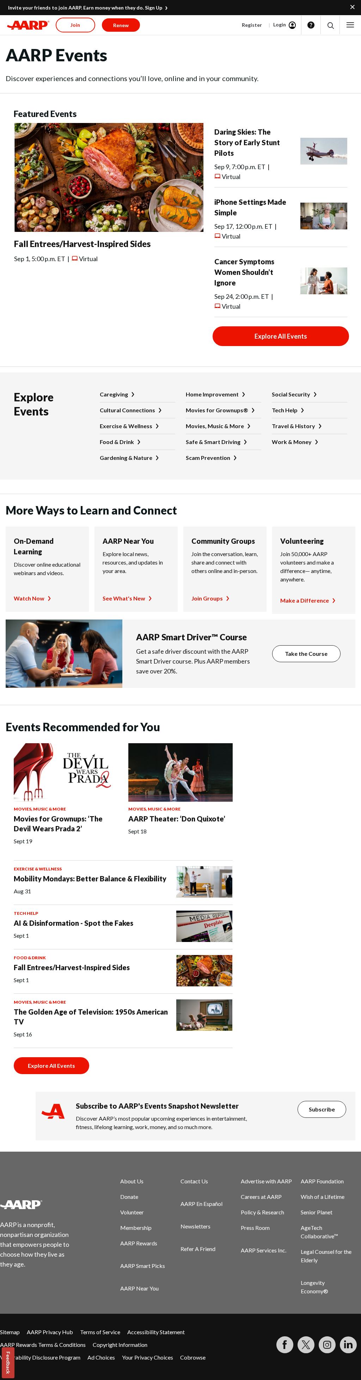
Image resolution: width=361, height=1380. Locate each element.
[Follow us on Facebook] (284, 1344)
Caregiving (114, 394)
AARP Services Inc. (263, 1250)
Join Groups (207, 598)
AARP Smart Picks (142, 1265)
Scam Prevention (208, 457)
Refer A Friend (197, 1248)
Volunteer (132, 1212)
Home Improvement (212, 394)
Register (252, 25)
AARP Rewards (138, 1243)
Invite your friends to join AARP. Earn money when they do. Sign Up (85, 8)
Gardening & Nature (126, 457)
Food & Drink (117, 441)
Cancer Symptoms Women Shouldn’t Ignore (244, 272)
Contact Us (194, 1181)
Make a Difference (304, 600)
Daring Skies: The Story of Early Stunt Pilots (247, 142)
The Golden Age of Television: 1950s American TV (91, 1017)
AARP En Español (201, 1203)
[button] (330, 25)
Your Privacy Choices (147, 1357)
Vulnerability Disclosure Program (40, 1357)
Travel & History (293, 426)
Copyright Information (120, 1344)
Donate (129, 1196)
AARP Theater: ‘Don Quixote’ (176, 818)
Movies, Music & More (215, 426)
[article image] (108, 229)
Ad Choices (101, 1357)
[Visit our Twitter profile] (306, 1344)
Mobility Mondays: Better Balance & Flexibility (90, 878)
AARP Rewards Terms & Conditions (43, 1344)
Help (310, 25)
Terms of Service (100, 1332)
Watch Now (29, 598)
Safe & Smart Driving (213, 441)
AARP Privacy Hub (50, 1332)
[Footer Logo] (39, 1204)
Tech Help (285, 410)
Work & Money (292, 441)
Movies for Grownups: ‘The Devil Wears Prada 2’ (58, 823)
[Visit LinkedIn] (348, 1344)
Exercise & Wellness (126, 426)
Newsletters (195, 1226)
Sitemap (10, 1332)
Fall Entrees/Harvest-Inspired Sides (82, 244)
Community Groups (223, 541)
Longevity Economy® (314, 1286)
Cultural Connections (127, 410)
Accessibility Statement (156, 1332)
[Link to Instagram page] (327, 1344)
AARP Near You (128, 541)
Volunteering (302, 541)
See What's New (124, 598)
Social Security (291, 394)
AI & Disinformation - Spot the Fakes (73, 923)
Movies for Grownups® (217, 410)
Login (279, 24)
